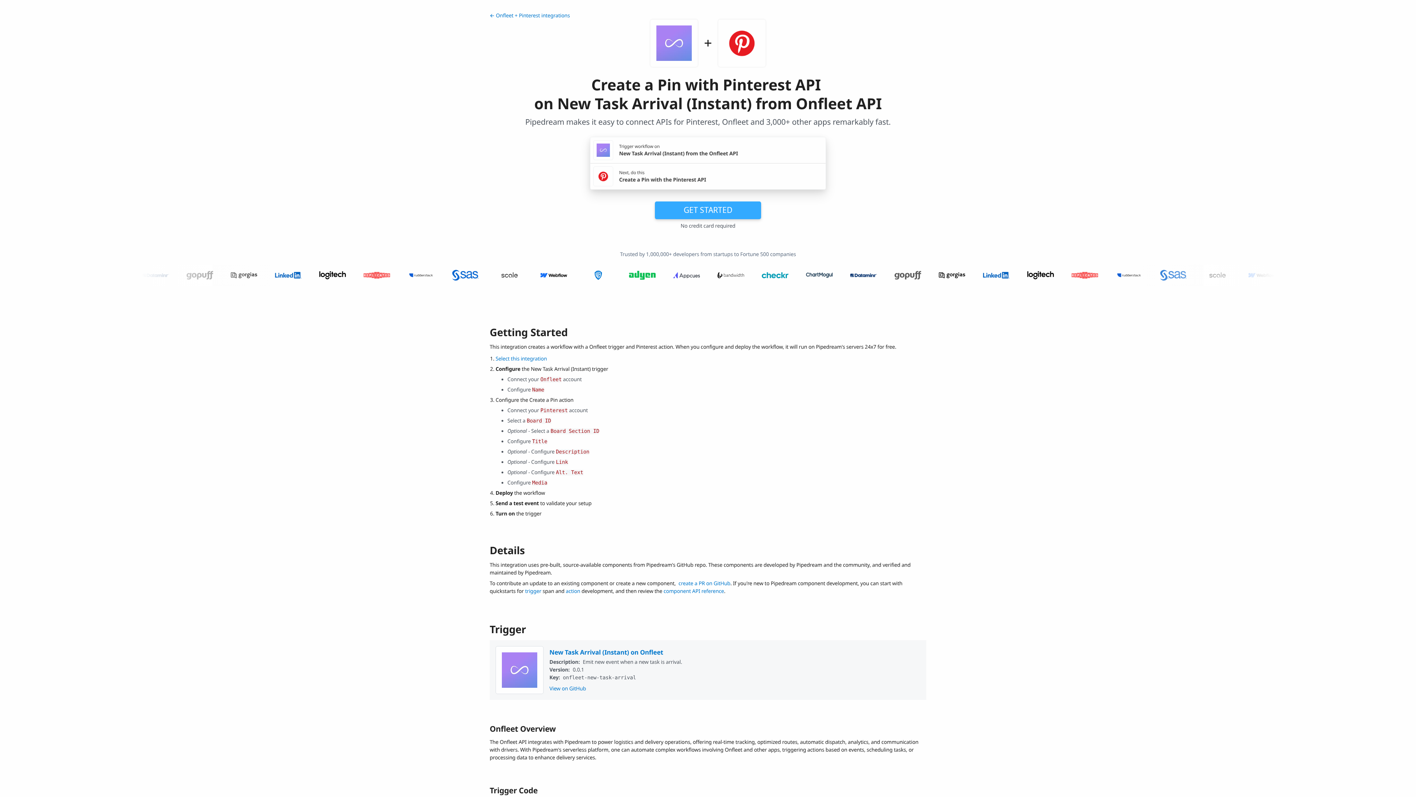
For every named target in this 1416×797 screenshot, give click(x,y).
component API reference (694, 591)
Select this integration (521, 358)
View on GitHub (567, 688)
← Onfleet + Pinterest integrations (530, 15)
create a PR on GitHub (704, 583)
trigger (533, 591)
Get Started (708, 210)
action (573, 591)
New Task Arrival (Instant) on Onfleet (606, 652)
